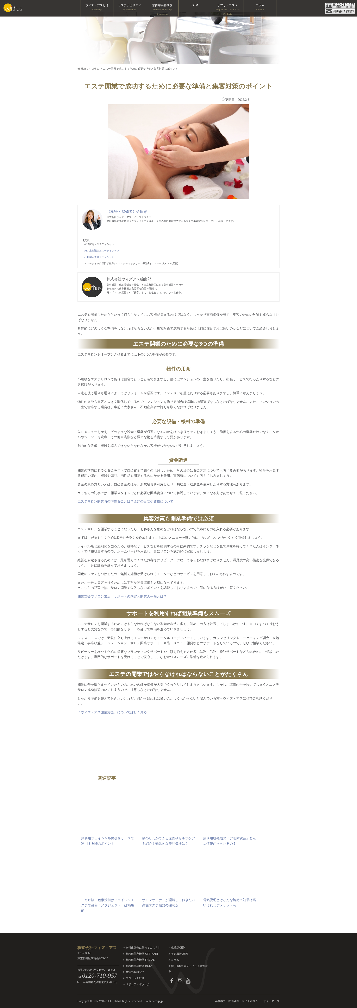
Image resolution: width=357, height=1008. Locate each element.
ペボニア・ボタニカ (138, 984)
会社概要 (220, 1001)
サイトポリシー (251, 1001)
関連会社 (233, 1001)
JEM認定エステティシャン (99, 257)
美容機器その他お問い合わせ (99, 982)
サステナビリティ (129, 7)
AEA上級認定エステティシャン (101, 250)
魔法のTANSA (135, 972)
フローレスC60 (135, 978)
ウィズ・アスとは (96, 7)
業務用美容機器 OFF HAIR (142, 953)
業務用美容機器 (162, 9)
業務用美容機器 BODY (139, 966)
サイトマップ (271, 1001)
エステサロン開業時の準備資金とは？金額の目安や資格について (125, 501)
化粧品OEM (178, 947)
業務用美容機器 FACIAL (140, 959)
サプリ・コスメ (227, 9)
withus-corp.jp (154, 1001)
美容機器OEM (179, 953)
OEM (195, 5)
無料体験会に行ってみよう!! (142, 947)
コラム (260, 7)
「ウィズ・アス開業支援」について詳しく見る (112, 712)
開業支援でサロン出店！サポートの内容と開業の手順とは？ (122, 596)
